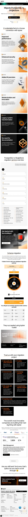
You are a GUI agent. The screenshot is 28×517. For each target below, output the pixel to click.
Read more (5, 454)
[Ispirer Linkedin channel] (26, 513)
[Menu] (26, 1)
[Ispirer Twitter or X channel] (24, 513)
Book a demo (22, 480)
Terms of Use (16, 515)
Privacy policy (6, 515)
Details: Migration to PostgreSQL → (15, 454)
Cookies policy (11, 515)
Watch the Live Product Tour (17, 4)
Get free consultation (14, 17)
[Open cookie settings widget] (1, 516)
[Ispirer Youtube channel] (21, 513)
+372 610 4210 (12, 511)
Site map (3, 515)
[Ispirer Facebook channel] (23, 513)
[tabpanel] (14, 339)
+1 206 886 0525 (3, 511)
